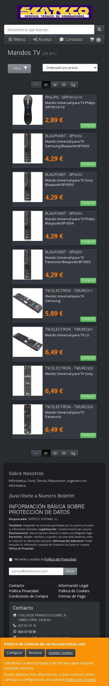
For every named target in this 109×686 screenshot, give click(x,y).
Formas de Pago (72, 596)
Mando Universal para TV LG (67, 335)
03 (64, 85)
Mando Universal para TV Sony (69, 373)
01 (46, 85)
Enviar (70, 571)
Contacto (73, 39)
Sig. (73, 85)
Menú (19, 39)
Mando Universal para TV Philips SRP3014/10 (70, 104)
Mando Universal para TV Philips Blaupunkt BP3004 (70, 221)
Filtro (17, 68)
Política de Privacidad (21, 548)
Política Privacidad (24, 590)
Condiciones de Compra (28, 596)
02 (55, 85)
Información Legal (73, 585)
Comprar (88, 126)
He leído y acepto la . (45, 559)
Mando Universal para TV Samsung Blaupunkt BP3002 (67, 143)
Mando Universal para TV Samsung (64, 298)
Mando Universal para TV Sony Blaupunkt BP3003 (69, 182)
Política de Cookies (80, 679)
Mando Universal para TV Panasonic (64, 414)
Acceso (44, 39)
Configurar (14, 653)
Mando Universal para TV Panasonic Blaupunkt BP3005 (68, 259)
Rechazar (35, 653)
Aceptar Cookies (60, 653)
